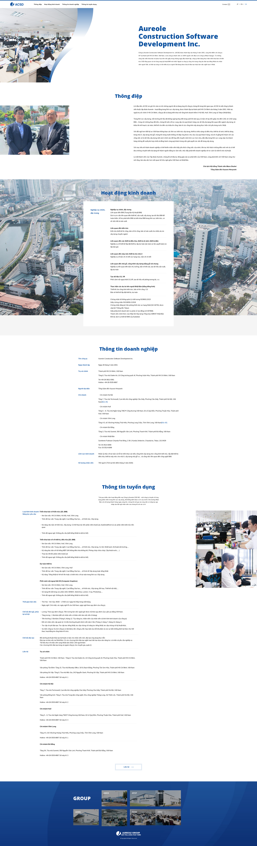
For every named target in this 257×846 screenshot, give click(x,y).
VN (246, 4)
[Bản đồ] (105, 402)
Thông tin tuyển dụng (89, 4)
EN (242, 4)
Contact (224, 4)
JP (237, 4)
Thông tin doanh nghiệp (70, 4)
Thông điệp (38, 4)
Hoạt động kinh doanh (52, 4)
